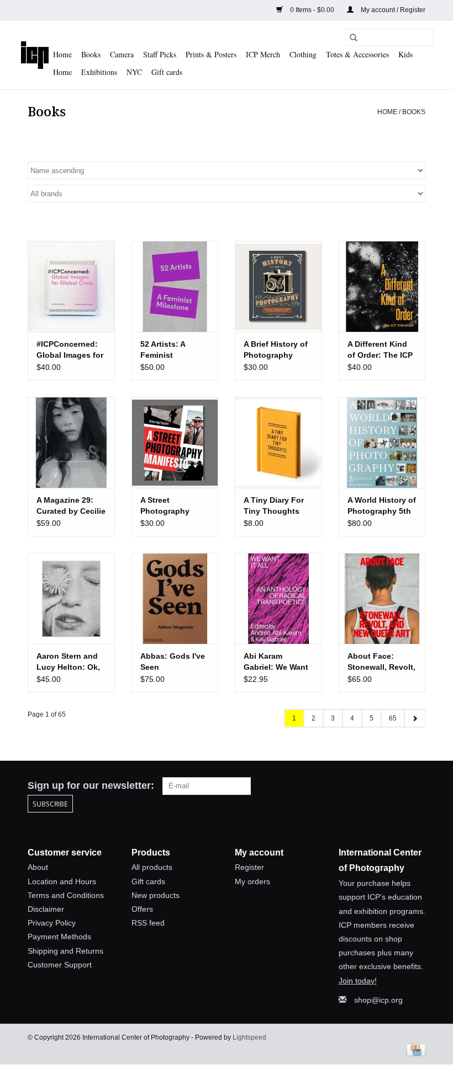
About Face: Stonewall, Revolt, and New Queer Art (381, 662)
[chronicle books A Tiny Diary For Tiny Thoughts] (278, 442)
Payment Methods (59, 936)
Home (62, 54)
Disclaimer (46, 909)
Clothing (303, 54)
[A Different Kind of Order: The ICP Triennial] (382, 286)
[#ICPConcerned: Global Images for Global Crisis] (71, 286)
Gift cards (166, 72)
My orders (252, 881)
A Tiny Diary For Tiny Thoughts (274, 505)
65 (393, 718)
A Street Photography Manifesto (164, 506)
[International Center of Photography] (35, 55)
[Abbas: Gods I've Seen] (175, 598)
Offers (142, 909)
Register (249, 867)
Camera (122, 54)
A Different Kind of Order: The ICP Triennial (380, 350)
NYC (134, 72)
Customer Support (60, 964)
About (38, 867)
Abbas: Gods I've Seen (172, 661)
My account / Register (392, 10)
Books (91, 54)
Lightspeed (249, 1037)
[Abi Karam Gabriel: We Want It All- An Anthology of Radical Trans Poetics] (278, 598)
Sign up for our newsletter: (91, 785)
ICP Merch (263, 54)
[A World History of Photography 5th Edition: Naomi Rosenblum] (382, 442)
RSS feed (148, 922)
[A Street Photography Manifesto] (175, 442)
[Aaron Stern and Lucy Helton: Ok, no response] (71, 598)
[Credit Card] (414, 1049)
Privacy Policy (52, 922)
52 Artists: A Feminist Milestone (162, 350)
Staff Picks (159, 54)
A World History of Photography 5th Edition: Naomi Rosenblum (381, 506)
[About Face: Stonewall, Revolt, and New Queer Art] (382, 598)
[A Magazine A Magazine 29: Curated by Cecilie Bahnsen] (71, 442)
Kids (405, 54)
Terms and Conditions (66, 895)
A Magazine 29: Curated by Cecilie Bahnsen (71, 506)
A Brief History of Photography (276, 349)
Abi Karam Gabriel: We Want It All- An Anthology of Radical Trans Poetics (276, 662)
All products (151, 867)
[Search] (353, 37)
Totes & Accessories (357, 54)
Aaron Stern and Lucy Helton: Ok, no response (68, 662)
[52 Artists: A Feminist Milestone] (175, 286)
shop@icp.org (378, 1000)
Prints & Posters (211, 54)
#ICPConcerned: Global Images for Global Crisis (69, 350)
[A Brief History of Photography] (278, 286)
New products (155, 895)
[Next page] (414, 718)
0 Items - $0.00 (312, 10)
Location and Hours (62, 881)
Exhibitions (99, 72)
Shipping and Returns (65, 950)
